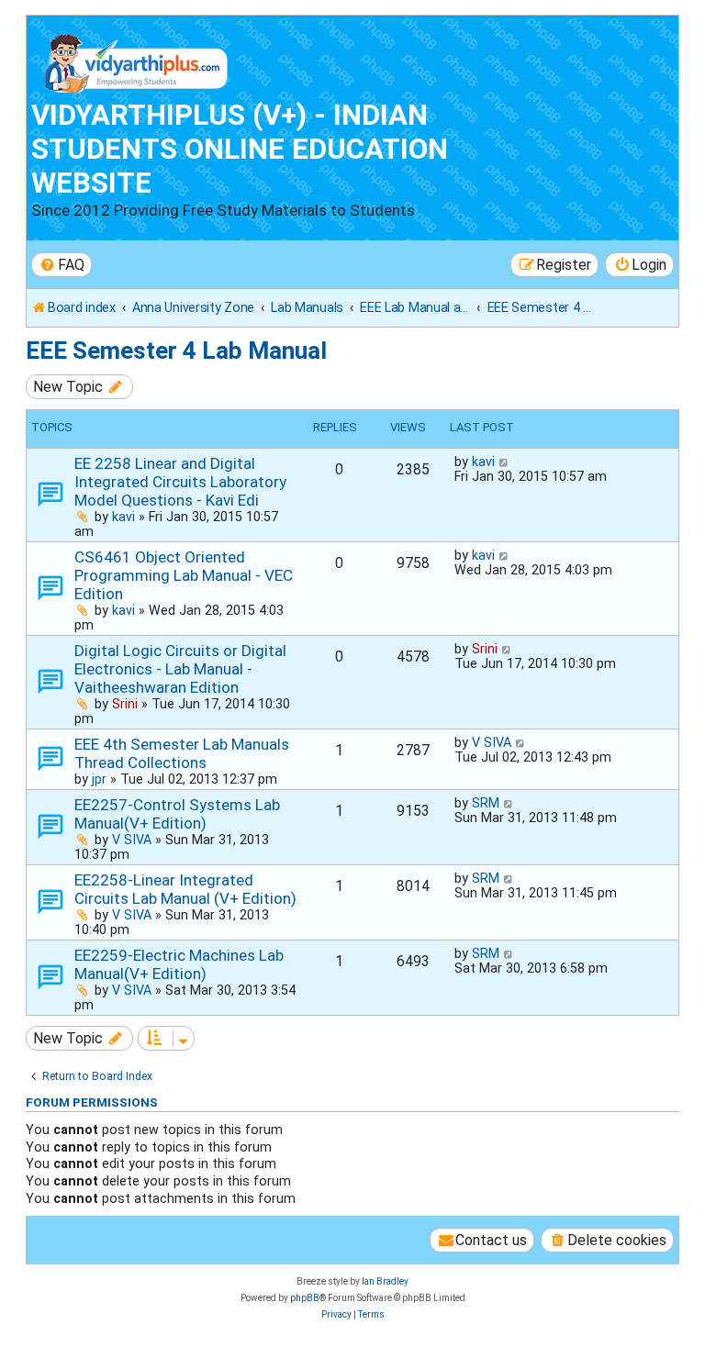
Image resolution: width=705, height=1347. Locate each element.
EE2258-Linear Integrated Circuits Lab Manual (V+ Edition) (185, 889)
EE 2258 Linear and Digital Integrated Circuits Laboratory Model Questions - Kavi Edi (180, 481)
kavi (123, 516)
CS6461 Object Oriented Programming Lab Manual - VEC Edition (183, 575)
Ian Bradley (385, 1281)
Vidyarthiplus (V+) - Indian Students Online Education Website (239, 149)
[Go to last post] (504, 461)
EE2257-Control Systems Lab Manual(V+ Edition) (177, 814)
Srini (125, 703)
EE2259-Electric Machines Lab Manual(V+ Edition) (179, 964)
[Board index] (136, 59)
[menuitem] (61, 264)
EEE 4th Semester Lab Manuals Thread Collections (181, 753)
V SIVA (491, 742)
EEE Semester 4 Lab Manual (176, 350)
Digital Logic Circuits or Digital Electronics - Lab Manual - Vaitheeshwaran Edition (180, 668)
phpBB (304, 1298)
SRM (485, 803)
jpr (99, 779)
